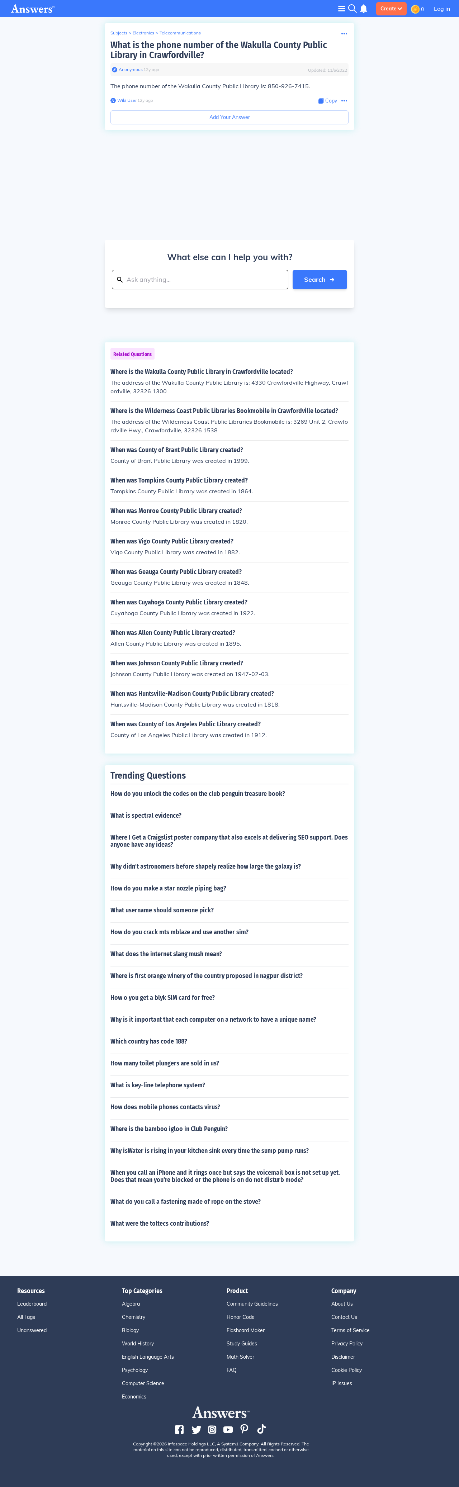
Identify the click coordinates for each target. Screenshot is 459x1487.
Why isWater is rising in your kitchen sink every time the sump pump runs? (209, 1151)
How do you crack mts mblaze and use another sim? (179, 932)
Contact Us (344, 1317)
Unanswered (32, 1330)
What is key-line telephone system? (157, 1085)
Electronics (143, 32)
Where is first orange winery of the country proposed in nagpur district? (206, 976)
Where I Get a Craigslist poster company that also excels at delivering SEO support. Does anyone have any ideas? (229, 841)
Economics (134, 1396)
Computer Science (143, 1383)
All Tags (26, 1317)
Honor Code (241, 1317)
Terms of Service (350, 1330)
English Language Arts (148, 1357)
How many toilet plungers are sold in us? (164, 1063)
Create (388, 8)
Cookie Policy (346, 1370)
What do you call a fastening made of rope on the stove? (185, 1202)
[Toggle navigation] (341, 8)
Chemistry (133, 1317)
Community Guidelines (252, 1304)
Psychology (135, 1370)
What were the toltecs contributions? (159, 1223)
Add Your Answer (229, 117)
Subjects (118, 32)
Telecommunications (180, 32)
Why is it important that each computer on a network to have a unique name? (213, 1019)
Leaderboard (32, 1304)
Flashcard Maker (246, 1330)
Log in (442, 8)
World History (138, 1343)
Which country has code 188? (148, 1041)
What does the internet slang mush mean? (166, 954)
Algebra (131, 1304)
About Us (342, 1304)
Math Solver (240, 1357)
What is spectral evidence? (145, 815)
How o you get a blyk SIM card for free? (162, 998)
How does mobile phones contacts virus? (165, 1107)
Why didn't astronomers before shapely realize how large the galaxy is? (205, 866)
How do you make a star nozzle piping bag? (168, 888)
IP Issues (341, 1383)
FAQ (232, 1370)
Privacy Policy (347, 1343)
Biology (130, 1330)
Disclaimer (343, 1357)
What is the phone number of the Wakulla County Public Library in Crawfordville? (218, 50)
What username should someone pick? (162, 910)
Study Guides (242, 1343)
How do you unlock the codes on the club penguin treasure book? (197, 794)
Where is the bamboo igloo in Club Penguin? (169, 1129)
